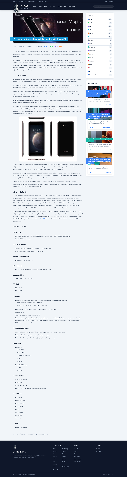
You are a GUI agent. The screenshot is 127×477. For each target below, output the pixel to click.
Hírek (40, 6)
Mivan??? (108, 105)
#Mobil (23, 434)
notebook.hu (42, 219)
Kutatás (91, 61)
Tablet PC (92, 47)
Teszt (90, 68)
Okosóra (91, 40)
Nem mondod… (106, 127)
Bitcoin (91, 64)
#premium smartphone (42, 434)
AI (90, 71)
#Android (30, 434)
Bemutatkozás (62, 6)
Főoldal (34, 6)
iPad (90, 43)
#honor (16, 434)
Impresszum (71, 6)
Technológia (92, 75)
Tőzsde (91, 57)
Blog (56, 46)
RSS (106, 1)
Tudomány (52, 6)
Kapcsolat (111, 1)
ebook (91, 54)
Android (51, 46)
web (90, 37)
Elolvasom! (108, 150)
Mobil (45, 6)
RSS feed (98, 448)
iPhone (91, 30)
